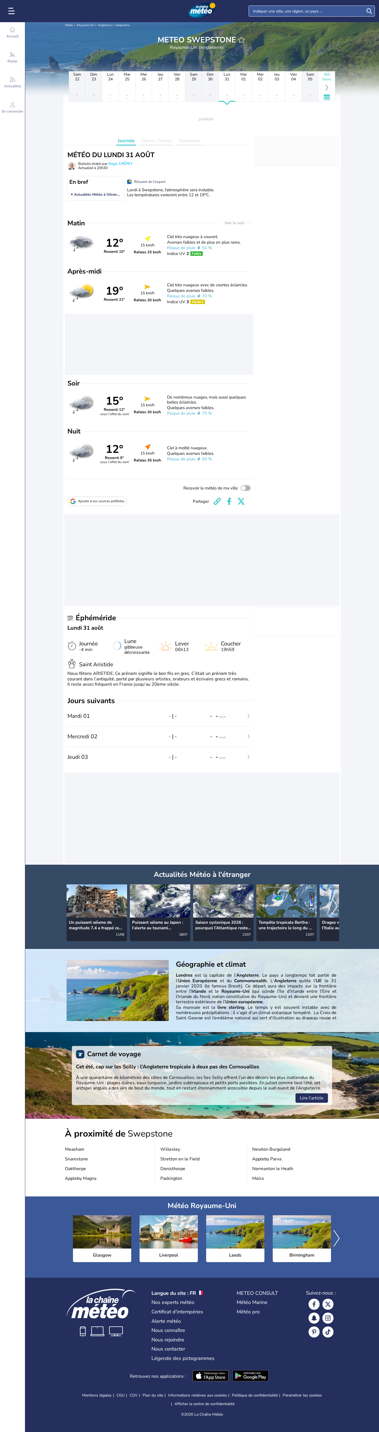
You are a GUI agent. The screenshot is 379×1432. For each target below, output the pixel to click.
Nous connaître (168, 1330)
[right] (334, 907)
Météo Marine (252, 1302)
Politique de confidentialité (255, 1395)
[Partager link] (217, 501)
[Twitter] (327, 1304)
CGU (121, 1395)
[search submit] (369, 11)
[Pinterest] (314, 1331)
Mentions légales (97, 1395)
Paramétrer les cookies (302, 1395)
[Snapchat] (314, 1318)
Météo (69, 25)
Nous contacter (168, 1349)
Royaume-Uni (85, 25)
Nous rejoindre (167, 1339)
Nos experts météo (172, 1302)
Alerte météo (166, 1321)
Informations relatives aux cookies (197, 1395)
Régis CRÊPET (120, 163)
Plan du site (153, 1395)
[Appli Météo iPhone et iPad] (211, 1376)
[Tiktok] (327, 1331)
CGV (134, 1395)
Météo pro (248, 1311)
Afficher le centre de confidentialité (204, 1404)
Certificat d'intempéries (177, 1311)
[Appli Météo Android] (251, 1376)
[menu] (12, 11)
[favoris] (241, 40)
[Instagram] (327, 1318)
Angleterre (105, 25)
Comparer (189, 140)
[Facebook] (314, 1304)
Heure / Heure (156, 140)
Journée (126, 140)
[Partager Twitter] (241, 501)
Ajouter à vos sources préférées (101, 501)
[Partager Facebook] (229, 501)
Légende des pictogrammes (182, 1358)
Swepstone (122, 25)
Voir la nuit (234, 223)
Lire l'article (312, 1098)
